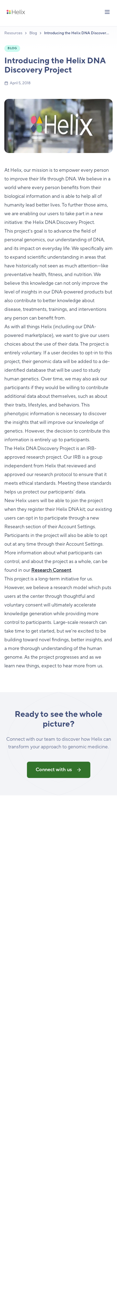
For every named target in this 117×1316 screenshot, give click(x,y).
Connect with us (54, 770)
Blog (33, 33)
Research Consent (51, 570)
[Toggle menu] (107, 12)
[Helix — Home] (15, 12)
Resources (13, 33)
